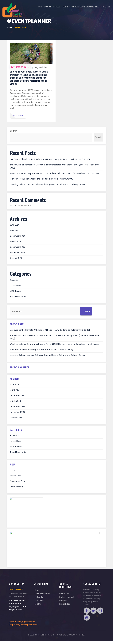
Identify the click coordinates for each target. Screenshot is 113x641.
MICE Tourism (16, 291)
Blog (97, 7)
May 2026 (14, 230)
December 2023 (17, 247)
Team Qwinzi (39, 600)
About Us (47, 7)
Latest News (15, 285)
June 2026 (15, 225)
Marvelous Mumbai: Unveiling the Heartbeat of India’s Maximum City (41, 179)
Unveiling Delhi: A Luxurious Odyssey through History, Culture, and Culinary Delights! (48, 184)
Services (56, 7)
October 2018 (16, 258)
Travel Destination (18, 296)
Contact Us (105, 7)
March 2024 (15, 241)
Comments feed (17, 481)
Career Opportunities (42, 593)
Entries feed (15, 475)
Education (14, 280)
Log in (12, 470)
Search (13, 131)
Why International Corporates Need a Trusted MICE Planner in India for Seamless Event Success (54, 173)
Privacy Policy (64, 603)
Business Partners (71, 7)
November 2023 (17, 252)
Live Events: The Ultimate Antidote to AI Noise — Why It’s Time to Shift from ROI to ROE (50, 159)
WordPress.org (16, 486)
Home (40, 7)
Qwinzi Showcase (87, 7)
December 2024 (17, 236)
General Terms (64, 593)
